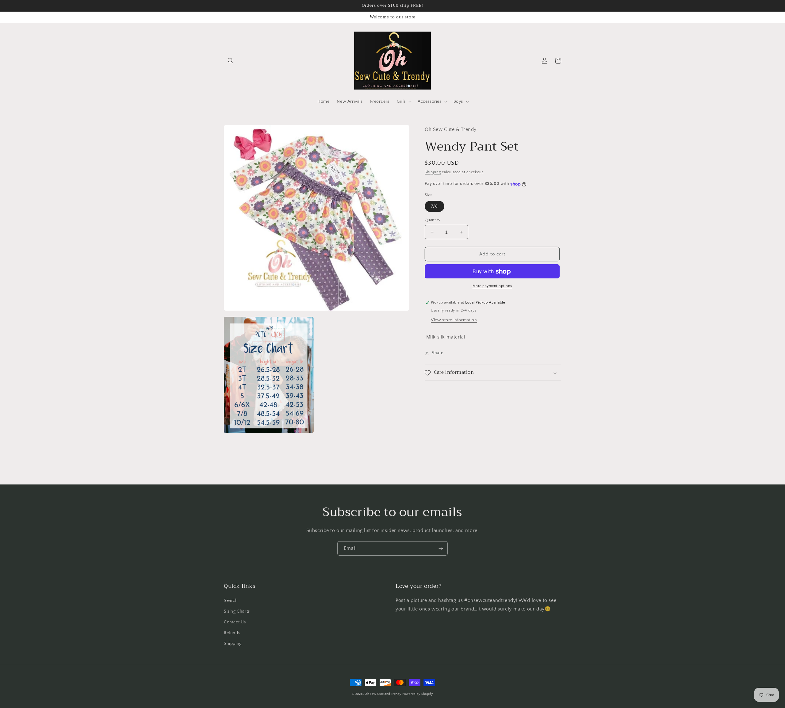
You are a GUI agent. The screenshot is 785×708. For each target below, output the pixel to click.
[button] (230, 60)
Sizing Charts (237, 611)
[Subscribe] (440, 548)
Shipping (433, 172)
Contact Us (235, 622)
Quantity (432, 220)
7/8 (434, 206)
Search (231, 600)
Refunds (232, 632)
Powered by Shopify (417, 694)
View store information (454, 320)
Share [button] (437, 353)
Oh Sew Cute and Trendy (383, 694)
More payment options (492, 286)
